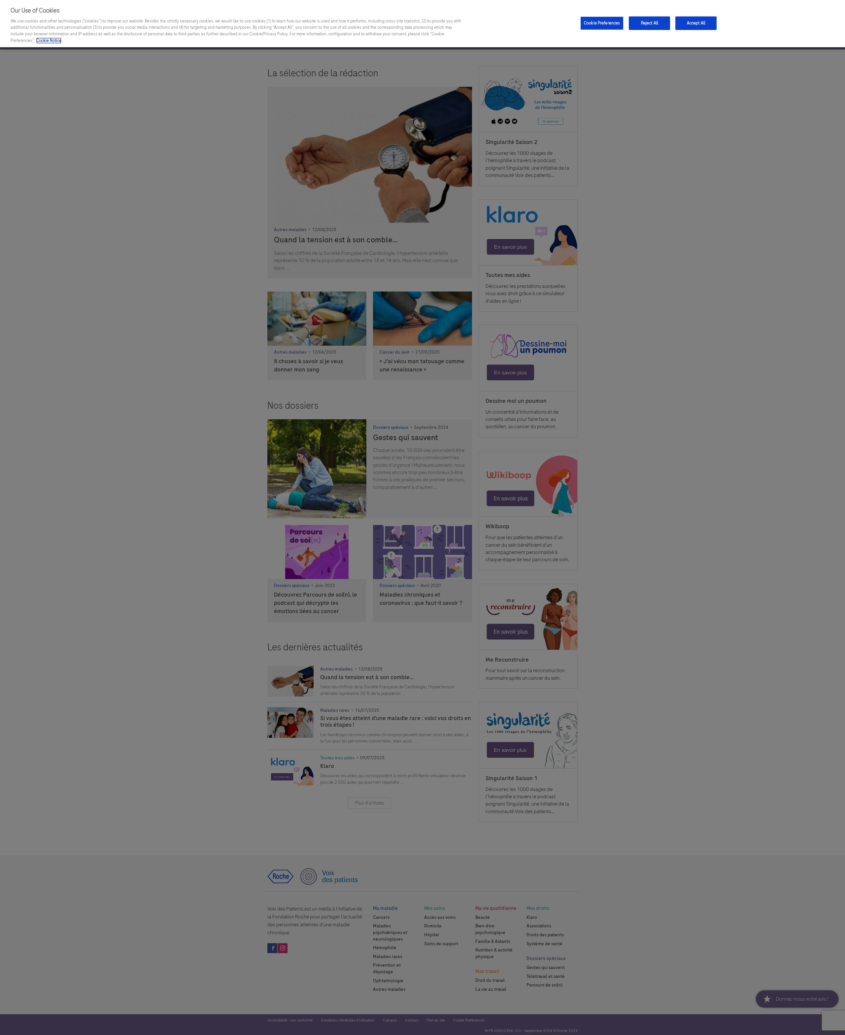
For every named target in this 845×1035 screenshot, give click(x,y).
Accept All (696, 23)
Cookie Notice (48, 41)
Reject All (649, 23)
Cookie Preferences (602, 23)
